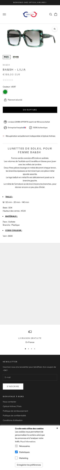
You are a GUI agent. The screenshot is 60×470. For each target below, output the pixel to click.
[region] (30, 337)
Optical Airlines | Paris (12, 406)
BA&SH (6, 65)
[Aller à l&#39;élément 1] (7, 57)
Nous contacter (9, 401)
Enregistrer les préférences (29, 465)
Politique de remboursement (15, 411)
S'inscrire (13, 386)
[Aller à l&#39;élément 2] (16, 57)
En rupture (30, 110)
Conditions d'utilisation (12, 420)
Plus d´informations (27, 442)
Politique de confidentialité (14, 415)
